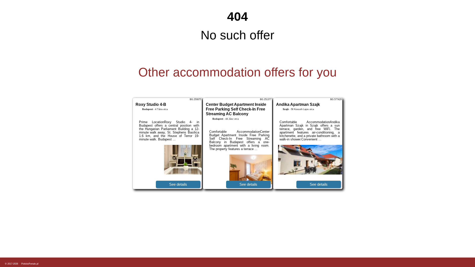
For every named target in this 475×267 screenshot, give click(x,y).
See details (178, 184)
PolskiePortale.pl (29, 264)
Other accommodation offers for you (237, 72)
